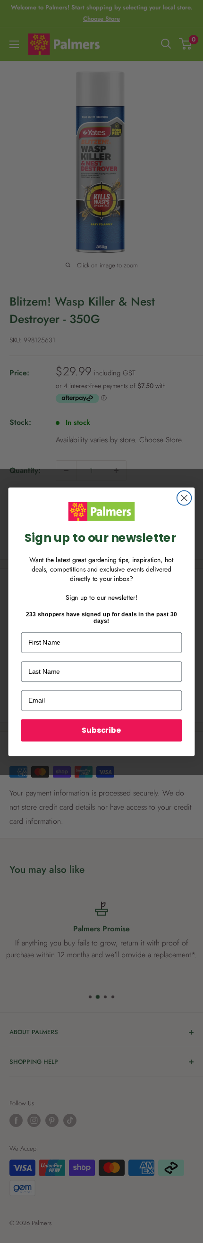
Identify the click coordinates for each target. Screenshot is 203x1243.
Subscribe (101, 730)
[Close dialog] (184, 497)
